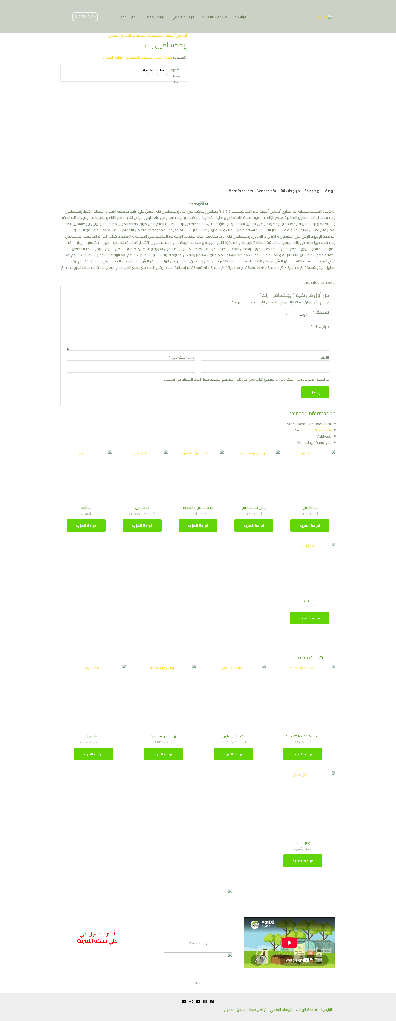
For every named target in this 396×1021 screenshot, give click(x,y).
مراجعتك (320, 326)
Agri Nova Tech (319, 430)
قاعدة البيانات (216, 16)
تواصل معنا (155, 16)
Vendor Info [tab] (266, 190)
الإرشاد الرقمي (183, 16)
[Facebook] (212, 1001)
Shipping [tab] (311, 190)
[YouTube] (184, 1001)
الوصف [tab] (330, 190)
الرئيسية (240, 16)
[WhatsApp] (191, 1001)
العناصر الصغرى (119, 35)
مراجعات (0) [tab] (290, 190)
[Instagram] (205, 1001)
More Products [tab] (240, 190)
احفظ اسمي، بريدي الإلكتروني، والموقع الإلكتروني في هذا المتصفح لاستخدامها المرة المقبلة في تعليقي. (244, 379)
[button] (203, 16)
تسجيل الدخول (129, 16)
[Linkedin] (198, 1001)
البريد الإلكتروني (182, 357)
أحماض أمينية (176, 35)
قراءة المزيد (310, 525)
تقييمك (321, 312)
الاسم (323, 357)
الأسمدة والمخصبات (148, 35)
